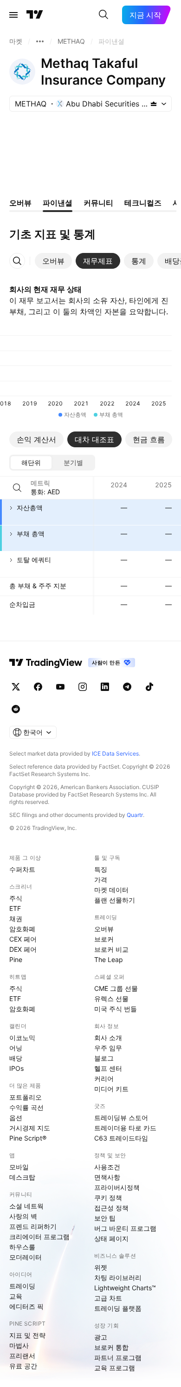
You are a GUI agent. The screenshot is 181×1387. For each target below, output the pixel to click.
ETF (15, 908)
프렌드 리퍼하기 (33, 1226)
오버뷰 (104, 929)
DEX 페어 (23, 949)
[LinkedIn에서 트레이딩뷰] (104, 686)
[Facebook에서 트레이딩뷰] (38, 686)
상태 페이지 (111, 1238)
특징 (100, 869)
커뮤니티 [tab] (98, 202)
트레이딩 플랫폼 (118, 1308)
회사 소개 (108, 1038)
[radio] (31, 462)
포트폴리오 (25, 1097)
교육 (15, 1296)
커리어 (104, 1078)
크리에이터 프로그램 (39, 1237)
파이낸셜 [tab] (57, 202)
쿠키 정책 (108, 1197)
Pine (15, 959)
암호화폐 (22, 929)
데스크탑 (22, 1177)
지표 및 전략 (27, 1335)
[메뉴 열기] (13, 15)
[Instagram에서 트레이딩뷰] (82, 686)
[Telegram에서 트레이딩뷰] (127, 686)
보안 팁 (105, 1218)
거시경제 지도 (29, 1128)
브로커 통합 (111, 1347)
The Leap (108, 959)
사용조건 (107, 1167)
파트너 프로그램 (118, 1357)
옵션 (15, 1118)
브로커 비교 (111, 949)
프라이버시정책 (117, 1187)
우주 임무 (108, 1048)
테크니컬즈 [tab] (143, 202)
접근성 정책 (111, 1208)
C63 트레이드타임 (121, 1138)
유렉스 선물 (111, 998)
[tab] (53, 261)
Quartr (135, 814)
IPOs (16, 1068)
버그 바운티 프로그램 (125, 1228)
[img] (153, 104)
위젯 (100, 1267)
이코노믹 (22, 1038)
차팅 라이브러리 (118, 1277)
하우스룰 (22, 1247)
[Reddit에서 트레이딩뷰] (15, 709)
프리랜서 (22, 1356)
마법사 (19, 1345)
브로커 (104, 939)
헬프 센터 (108, 1068)
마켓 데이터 (111, 890)
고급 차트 (108, 1298)
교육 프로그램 (114, 1368)
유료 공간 (23, 1366)
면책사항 (107, 1177)
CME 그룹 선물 (116, 988)
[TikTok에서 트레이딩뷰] (149, 686)
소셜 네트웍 (26, 1206)
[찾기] (103, 15)
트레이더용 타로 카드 (125, 1128)
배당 (15, 1058)
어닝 (15, 1048)
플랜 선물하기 (114, 900)
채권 (15, 918)
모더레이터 (25, 1257)
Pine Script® (27, 1138)
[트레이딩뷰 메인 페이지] (34, 14)
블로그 (104, 1058)
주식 (15, 898)
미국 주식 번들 (115, 1009)
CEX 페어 (23, 939)
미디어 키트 (111, 1089)
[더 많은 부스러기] (40, 41)
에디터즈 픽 (26, 1306)
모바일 (19, 1167)
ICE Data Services (115, 753)
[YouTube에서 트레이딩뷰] (60, 686)
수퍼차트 (22, 869)
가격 (100, 879)
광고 (100, 1337)
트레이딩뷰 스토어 (121, 1118)
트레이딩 (22, 1286)
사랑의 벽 (23, 1216)
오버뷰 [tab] (20, 202)
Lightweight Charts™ (125, 1288)
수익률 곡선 (26, 1107)
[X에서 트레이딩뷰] (15, 686)
